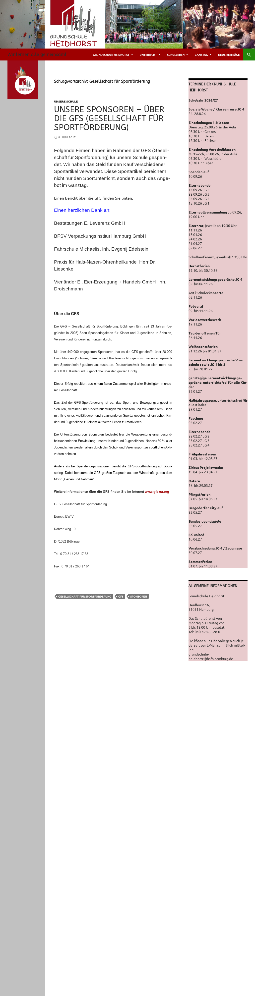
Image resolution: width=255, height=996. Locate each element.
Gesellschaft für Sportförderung (84, 596)
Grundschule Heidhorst (111, 54)
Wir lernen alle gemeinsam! (36, 54)
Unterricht (148, 54)
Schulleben (176, 54)
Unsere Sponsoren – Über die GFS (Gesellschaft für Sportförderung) (109, 118)
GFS (120, 596)
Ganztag (201, 54)
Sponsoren (138, 596)
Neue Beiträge (229, 54)
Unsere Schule (66, 101)
